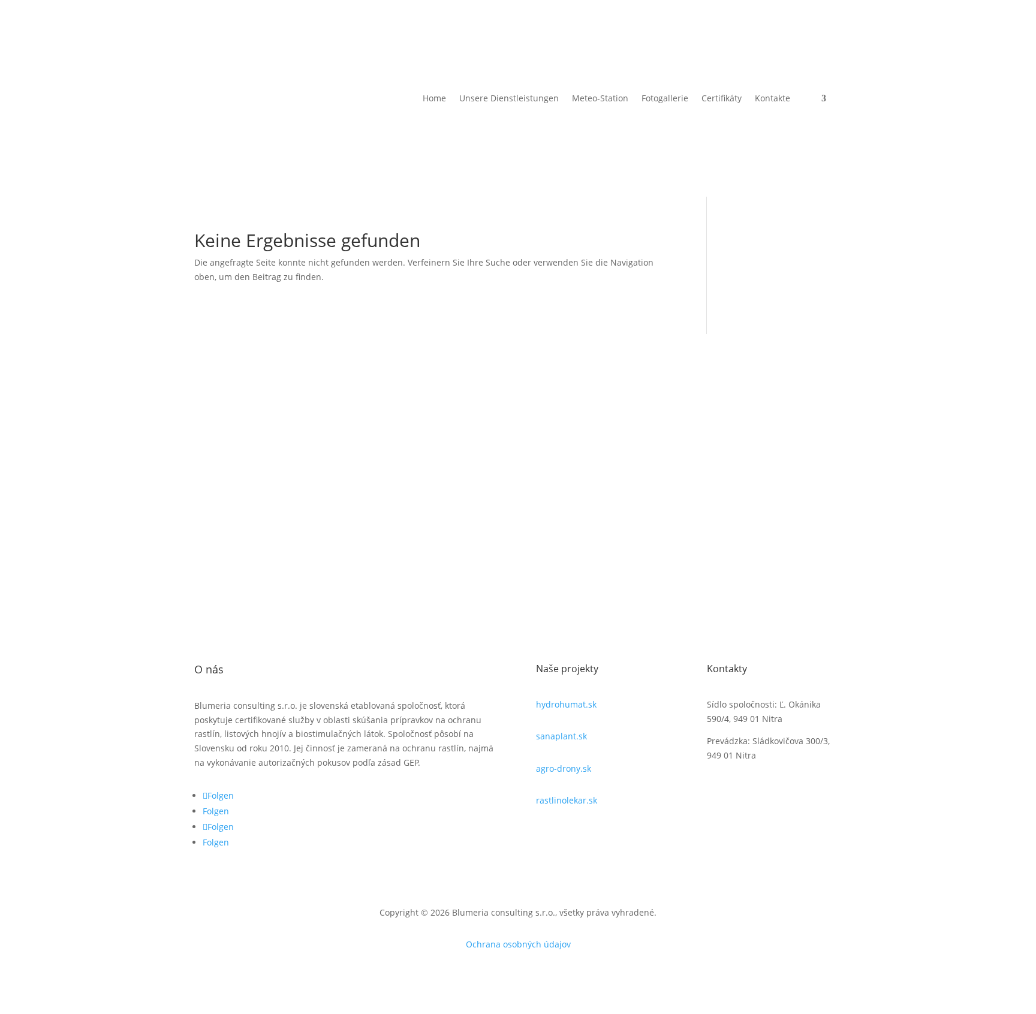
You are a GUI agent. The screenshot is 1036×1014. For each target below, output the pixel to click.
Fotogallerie (665, 98)
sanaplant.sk (561, 736)
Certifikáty (721, 98)
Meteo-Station (600, 98)
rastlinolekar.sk (566, 800)
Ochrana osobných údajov (518, 944)
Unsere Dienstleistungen (509, 98)
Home (434, 98)
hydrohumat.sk (566, 704)
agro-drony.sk (563, 768)
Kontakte (772, 98)
